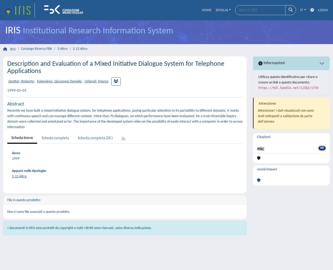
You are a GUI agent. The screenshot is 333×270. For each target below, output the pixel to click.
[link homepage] (19, 10)
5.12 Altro (80, 49)
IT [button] (301, 10)
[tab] (123, 139)
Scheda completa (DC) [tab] (95, 138)
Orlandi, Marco (96, 81)
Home (207, 10)
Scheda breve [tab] (22, 138)
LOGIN (323, 10)
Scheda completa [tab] (55, 138)
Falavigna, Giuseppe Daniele (59, 81)
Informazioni (273, 63)
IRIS (13, 49)
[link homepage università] (65, 10)
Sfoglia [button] (222, 10)
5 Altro (62, 49)
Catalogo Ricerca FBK (36, 49)
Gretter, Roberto (21, 81)
